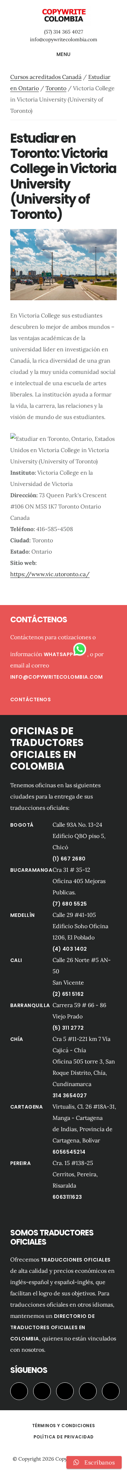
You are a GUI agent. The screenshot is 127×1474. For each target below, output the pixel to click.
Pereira (20, 1163)
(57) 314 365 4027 (63, 32)
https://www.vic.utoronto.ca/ (50, 574)
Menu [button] (63, 54)
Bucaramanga (31, 870)
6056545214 (69, 1151)
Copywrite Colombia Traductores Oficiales (63, 15)
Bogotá (22, 824)
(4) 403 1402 (70, 948)
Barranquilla (30, 1005)
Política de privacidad (64, 1437)
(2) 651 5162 (68, 994)
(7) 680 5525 (70, 903)
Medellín (22, 915)
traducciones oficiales (76, 1259)
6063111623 (67, 1197)
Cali (16, 960)
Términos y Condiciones (63, 1426)
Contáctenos (30, 699)
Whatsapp (58, 654)
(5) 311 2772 (68, 1027)
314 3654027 (70, 1095)
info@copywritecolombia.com (63, 39)
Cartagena (26, 1106)
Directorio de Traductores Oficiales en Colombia (52, 1327)
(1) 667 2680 (69, 858)
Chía (16, 1039)
